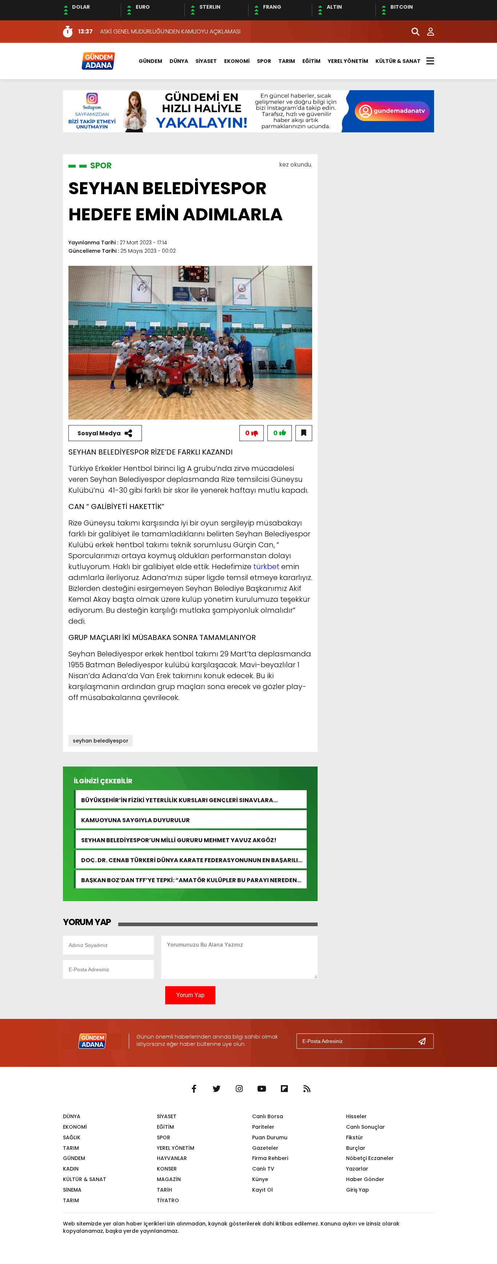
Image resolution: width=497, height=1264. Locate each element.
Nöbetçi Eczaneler (370, 1158)
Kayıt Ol (262, 1189)
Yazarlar (357, 1168)
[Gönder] (425, 1041)
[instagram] (239, 1089)
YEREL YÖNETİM (348, 61)
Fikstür (354, 1137)
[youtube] (261, 1089)
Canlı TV (263, 1168)
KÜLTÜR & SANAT (398, 61)
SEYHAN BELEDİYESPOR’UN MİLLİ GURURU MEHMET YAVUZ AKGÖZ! (179, 839)
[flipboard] (284, 1089)
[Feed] (306, 1089)
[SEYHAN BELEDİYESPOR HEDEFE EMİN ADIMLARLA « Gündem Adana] (98, 60)
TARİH (164, 1189)
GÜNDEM (150, 61)
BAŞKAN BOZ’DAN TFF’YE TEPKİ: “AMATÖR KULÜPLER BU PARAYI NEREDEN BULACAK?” (189, 879)
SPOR (264, 61)
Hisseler (356, 1116)
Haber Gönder (365, 1179)
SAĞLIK (71, 1137)
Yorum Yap (190, 995)
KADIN (71, 1168)
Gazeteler (265, 1148)
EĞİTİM (311, 61)
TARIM (286, 61)
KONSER (167, 1168)
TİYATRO (168, 1200)
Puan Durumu (269, 1137)
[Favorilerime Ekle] (303, 433)
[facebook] (194, 1089)
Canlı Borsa (267, 1116)
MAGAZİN (169, 1179)
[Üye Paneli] (427, 31)
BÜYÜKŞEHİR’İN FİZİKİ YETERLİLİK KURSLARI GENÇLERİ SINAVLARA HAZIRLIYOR (177, 799)
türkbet (266, 566)
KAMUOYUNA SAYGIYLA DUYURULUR (135, 819)
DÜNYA (179, 61)
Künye (260, 1179)
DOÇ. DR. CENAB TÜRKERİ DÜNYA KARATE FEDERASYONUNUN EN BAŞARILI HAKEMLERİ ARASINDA (189, 859)
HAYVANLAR (172, 1158)
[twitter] (216, 1089)
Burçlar (355, 1148)
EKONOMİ (237, 61)
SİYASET (206, 61)
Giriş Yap (357, 1189)
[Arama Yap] (412, 31)
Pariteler (263, 1127)
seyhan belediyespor (100, 740)
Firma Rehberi (270, 1158)
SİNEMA (72, 1189)
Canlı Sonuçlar (365, 1127)
